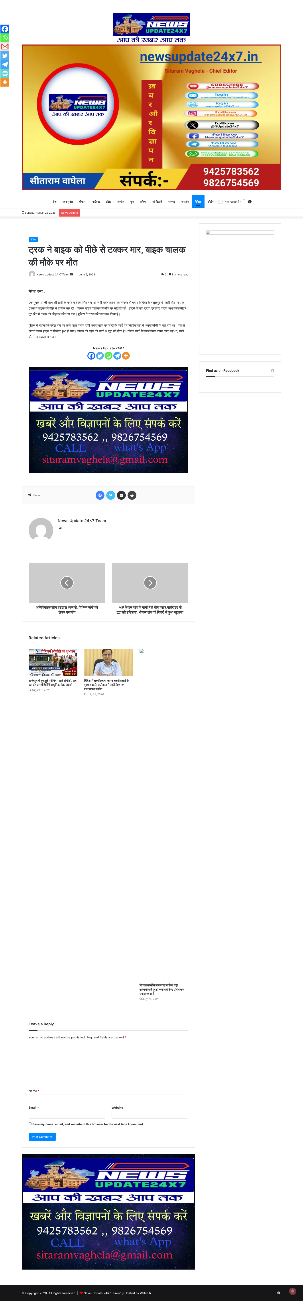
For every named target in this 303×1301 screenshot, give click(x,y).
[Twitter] (100, 356)
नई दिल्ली (157, 201)
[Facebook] (91, 356)
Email (34, 1107)
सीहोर (211, 201)
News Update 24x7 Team (53, 274)
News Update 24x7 (97, 1293)
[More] (126, 356)
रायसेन (185, 201)
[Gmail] (4, 46)
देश (54, 201)
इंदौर (108, 201)
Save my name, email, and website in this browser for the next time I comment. (88, 1124)
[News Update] (151, 27)
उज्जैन (120, 201)
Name (34, 1091)
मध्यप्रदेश (68, 201)
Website (117, 1107)
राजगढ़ (171, 201)
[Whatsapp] (108, 356)
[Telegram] (117, 356)
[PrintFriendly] (4, 73)
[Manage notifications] (292, 1291)
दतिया (143, 201)
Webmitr (145, 1293)
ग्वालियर (96, 201)
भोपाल (82, 201)
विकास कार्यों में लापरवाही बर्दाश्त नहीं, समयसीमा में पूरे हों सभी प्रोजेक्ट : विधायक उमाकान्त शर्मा (162, 989)
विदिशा (198, 201)
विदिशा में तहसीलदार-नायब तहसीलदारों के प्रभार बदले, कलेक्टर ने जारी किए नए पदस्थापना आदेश (106, 685)
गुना (132, 201)
